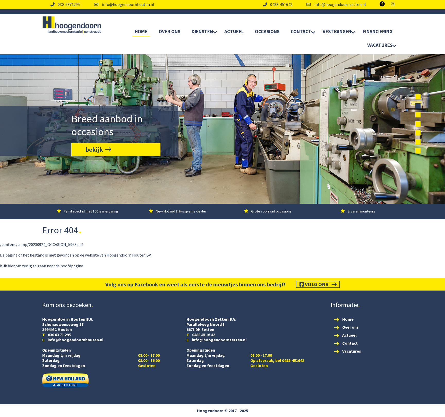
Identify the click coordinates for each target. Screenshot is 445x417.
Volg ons (316, 284)
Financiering (377, 31)
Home (141, 31)
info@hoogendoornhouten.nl (127, 4)
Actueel (234, 31)
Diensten (202, 31)
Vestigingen (337, 31)
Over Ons (169, 31)
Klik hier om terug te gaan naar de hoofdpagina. (42, 265)
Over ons (350, 327)
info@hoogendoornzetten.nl (340, 4)
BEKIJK (94, 150)
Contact (301, 31)
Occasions (267, 31)
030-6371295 (69, 4)
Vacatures (379, 45)
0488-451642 (281, 4)
